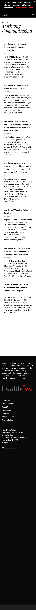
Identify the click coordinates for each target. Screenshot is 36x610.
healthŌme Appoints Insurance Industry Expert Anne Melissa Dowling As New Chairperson (17, 251)
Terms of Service (9, 417)
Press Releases (7, 53)
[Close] (34, 1)
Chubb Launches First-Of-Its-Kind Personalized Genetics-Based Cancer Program (16, 287)
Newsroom (6, 410)
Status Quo (6, 400)
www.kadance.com (24, 8)
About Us (5, 407)
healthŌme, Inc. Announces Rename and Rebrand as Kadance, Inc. (15, 47)
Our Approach (7, 403)
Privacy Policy (7, 420)
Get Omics (6, 413)
